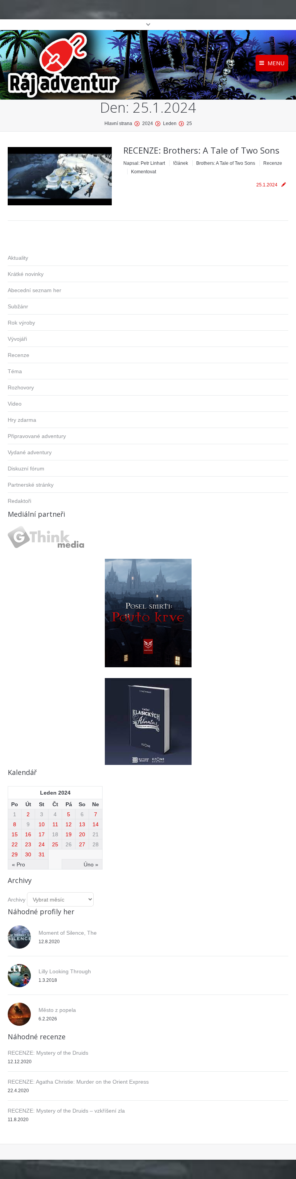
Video (15, 404)
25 (55, 844)
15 (15, 834)
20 (82, 834)
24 (42, 844)
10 (42, 824)
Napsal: (144, 163)
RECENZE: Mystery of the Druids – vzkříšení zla (66, 1111)
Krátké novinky (26, 274)
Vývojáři (17, 339)
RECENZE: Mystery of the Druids (48, 1053)
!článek (180, 163)
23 (28, 844)
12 (69, 824)
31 (42, 854)
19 (69, 834)
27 (82, 844)
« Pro (18, 864)
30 (28, 854)
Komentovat (143, 171)
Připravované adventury (37, 436)
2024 (147, 123)
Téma (15, 371)
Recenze (272, 163)
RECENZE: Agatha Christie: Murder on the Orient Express (78, 1082)
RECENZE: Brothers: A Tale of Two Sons (201, 150)
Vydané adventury (30, 452)
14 (95, 824)
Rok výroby (21, 323)
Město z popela (57, 1010)
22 (15, 844)
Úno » (91, 864)
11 (55, 824)
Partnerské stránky (31, 485)
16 (28, 834)
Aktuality (18, 258)
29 (15, 854)
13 (82, 824)
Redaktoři (19, 501)
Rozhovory (21, 387)
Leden (170, 123)
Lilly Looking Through (65, 971)
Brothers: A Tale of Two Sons (225, 163)
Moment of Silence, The (68, 933)
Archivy (16, 900)
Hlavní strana (118, 123)
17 (42, 834)
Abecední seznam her (34, 290)
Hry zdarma (22, 420)
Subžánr (18, 306)
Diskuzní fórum (26, 468)
